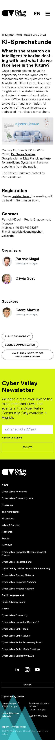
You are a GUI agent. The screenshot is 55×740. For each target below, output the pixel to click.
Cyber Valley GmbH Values (16, 635)
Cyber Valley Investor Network (18, 588)
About (5, 608)
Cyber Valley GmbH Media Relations (21, 649)
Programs (7, 505)
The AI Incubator (10, 511)
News (5, 484)
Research (7, 531)
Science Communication (20, 345)
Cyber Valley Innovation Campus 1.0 (20, 622)
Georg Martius (28, 310)
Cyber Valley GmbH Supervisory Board (22, 642)
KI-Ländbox (8, 518)
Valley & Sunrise (10, 525)
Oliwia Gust (25, 278)
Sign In (27, 684)
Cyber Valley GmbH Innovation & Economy (26, 568)
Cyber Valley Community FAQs (18, 655)
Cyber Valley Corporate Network (19, 582)
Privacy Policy (12, 437)
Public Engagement (17, 336)
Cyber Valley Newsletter (14, 491)
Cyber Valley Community (15, 615)
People (5, 538)
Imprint (5, 726)
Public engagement (13, 595)
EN (37, 13)
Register (27, 447)
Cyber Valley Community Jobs (17, 498)
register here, (21, 196)
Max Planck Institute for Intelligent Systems (27, 355)
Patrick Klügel (27, 259)
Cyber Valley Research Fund (17, 562)
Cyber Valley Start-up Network (18, 575)
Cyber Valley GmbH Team (15, 629)
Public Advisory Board (13, 602)
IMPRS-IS (7, 545)
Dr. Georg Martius (23, 154)
